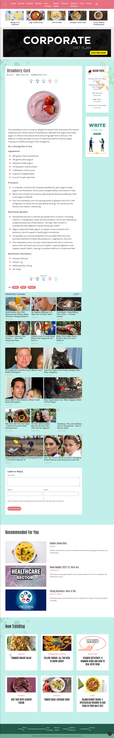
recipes (32, 287)
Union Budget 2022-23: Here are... (65, 567)
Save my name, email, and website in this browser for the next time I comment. (35, 501)
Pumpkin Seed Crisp (78, 22)
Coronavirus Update (57, 654)
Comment (11, 475)
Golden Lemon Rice (58, 543)
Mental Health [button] (56, 4)
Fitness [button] (89, 3)
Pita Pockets (57, 22)
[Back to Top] (110, 734)
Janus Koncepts (76, 736)
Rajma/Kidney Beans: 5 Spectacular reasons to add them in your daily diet (92, 703)
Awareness (54, 570)
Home (13, 3)
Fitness (86, 729)
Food (93, 696)
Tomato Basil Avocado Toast (57, 699)
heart (23, 287)
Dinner (52, 546)
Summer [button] (21, 3)
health (15, 287)
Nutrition (92, 654)
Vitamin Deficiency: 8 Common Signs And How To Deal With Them (92, 661)
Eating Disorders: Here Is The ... (64, 591)
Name (10, 490)
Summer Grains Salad (21, 658)
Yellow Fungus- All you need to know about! (57, 659)
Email (46, 490)
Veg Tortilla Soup (36, 22)
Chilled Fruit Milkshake (97, 105)
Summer (31, 729)
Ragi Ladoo (97, 99)
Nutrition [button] (38, 3)
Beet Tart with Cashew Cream (21, 701)
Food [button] (82, 3)
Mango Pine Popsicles (15, 23)
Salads (21, 654)
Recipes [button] (30, 3)
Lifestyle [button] (64, 3)
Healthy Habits (56, 594)
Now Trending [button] (47, 4)
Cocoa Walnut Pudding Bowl (98, 23)
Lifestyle (66, 729)
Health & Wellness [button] (74, 4)
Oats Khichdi (97, 93)
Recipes (21, 696)
